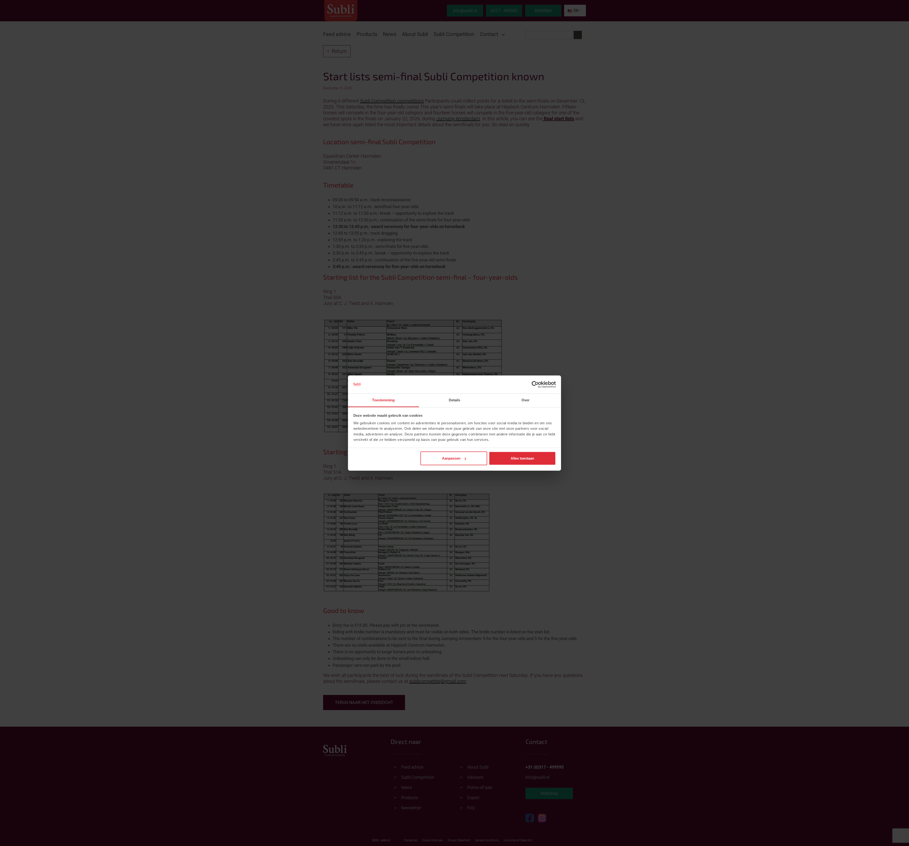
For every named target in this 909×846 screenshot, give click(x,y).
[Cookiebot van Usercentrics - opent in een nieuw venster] (535, 384)
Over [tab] (525, 400)
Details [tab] (454, 400)
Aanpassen (451, 458)
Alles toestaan (522, 458)
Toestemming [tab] (383, 400)
